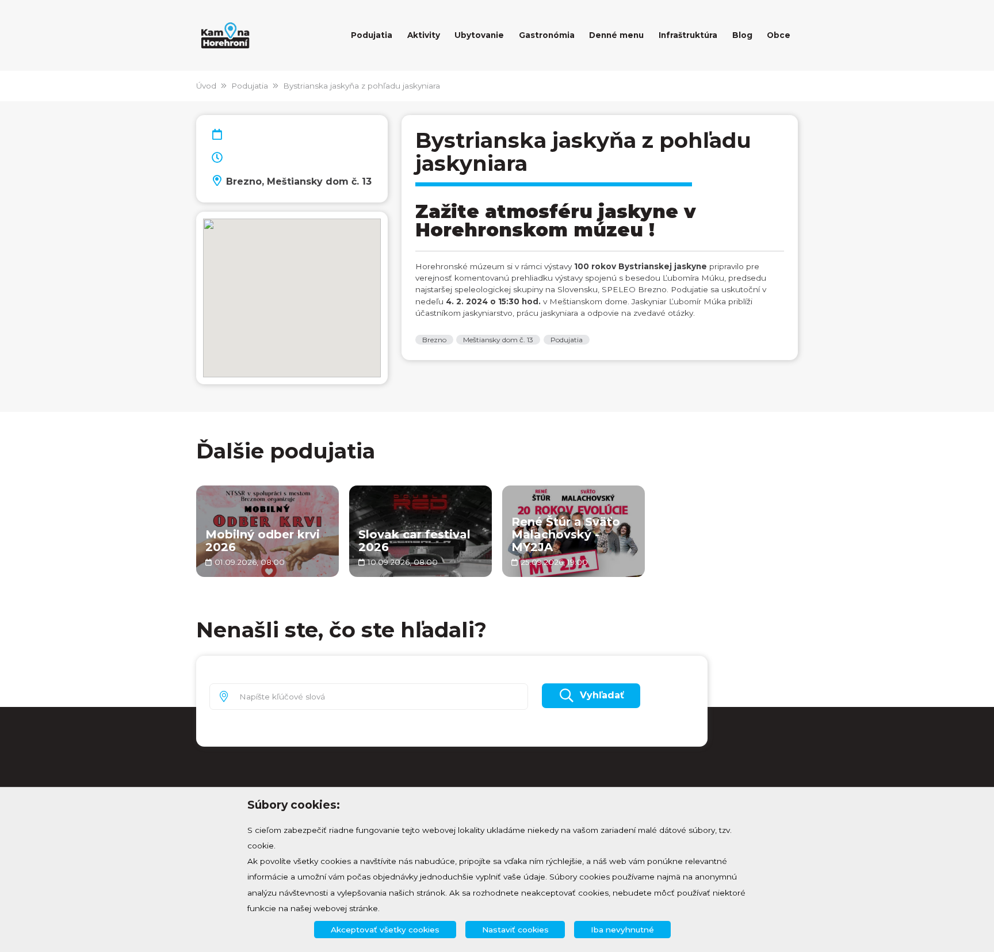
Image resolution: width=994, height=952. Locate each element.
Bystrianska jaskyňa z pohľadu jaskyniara (361, 85)
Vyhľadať (602, 695)
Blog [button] (742, 35)
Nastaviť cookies (515, 929)
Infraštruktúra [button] (688, 35)
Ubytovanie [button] (479, 35)
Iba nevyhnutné (622, 929)
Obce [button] (778, 35)
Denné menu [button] (616, 35)
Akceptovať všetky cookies (385, 929)
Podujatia (249, 85)
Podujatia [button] (371, 35)
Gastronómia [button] (547, 35)
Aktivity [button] (423, 35)
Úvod (206, 85)
